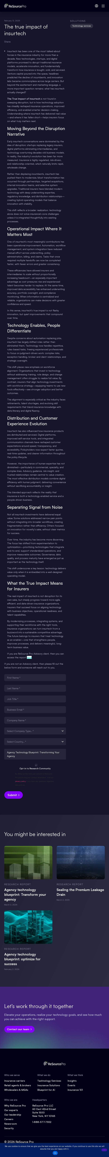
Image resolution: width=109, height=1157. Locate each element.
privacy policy (20, 781)
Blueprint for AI (46, 1089)
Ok (55, 1153)
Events (71, 1085)
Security (9, 1128)
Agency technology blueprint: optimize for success (22, 959)
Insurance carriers (14, 1080)
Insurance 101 (75, 1089)
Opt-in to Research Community (35, 768)
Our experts (11, 1110)
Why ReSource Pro (15, 1105)
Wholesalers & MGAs (16, 1089)
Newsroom (10, 1123)
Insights (72, 1080)
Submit (12, 795)
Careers (8, 1119)
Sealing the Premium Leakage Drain (80, 892)
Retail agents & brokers (17, 1085)
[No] (104, 1150)
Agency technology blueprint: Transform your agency (25, 894)
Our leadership (12, 1114)
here (29, 657)
